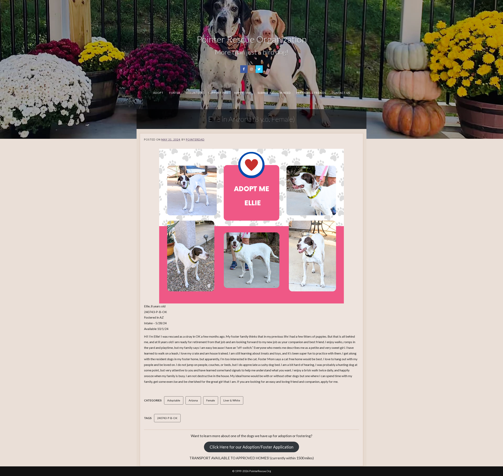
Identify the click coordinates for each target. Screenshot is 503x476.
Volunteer (194, 92)
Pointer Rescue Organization (251, 39)
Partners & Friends (311, 92)
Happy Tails (243, 92)
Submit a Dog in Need (274, 92)
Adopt (158, 92)
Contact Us (340, 92)
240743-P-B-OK (167, 418)
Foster (174, 92)
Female (210, 400)
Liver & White (231, 400)
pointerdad (195, 139)
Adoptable (173, 400)
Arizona (193, 400)
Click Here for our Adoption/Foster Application (251, 447)
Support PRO (218, 92)
